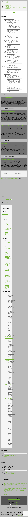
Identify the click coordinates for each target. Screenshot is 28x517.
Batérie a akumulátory (13, 51)
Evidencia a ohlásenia (12, 41)
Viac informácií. (19, 515)
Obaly (8, 46)
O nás (7, 2)
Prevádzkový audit (12, 59)
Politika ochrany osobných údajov (15, 7)
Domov (7, 1)
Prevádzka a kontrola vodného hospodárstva (11, 305)
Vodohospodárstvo (9, 19)
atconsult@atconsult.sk (11, 473)
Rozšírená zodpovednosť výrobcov (11, 345)
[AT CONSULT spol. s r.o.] (7, 11)
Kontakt (7, 8)
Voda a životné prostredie (7, 233)
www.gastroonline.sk (14, 508)
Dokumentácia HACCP (12, 60)
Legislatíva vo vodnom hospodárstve (11, 333)
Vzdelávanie (7, 74)
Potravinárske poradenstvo (11, 362)
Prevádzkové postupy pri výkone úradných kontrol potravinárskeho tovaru (14, 80)
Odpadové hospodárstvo (10, 40)
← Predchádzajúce (7, 199)
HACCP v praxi (18, 502)
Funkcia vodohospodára (13, 27)
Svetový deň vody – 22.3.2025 (7, 256)
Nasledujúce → (7, 202)
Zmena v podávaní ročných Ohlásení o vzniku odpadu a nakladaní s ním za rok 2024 (7, 274)
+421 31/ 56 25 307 (10, 472)
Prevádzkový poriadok (13, 61)
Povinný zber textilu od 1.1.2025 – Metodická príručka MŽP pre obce (7, 284)
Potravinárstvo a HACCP (10, 52)
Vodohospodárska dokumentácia (11, 301)
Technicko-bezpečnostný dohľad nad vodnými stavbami (13, 30)
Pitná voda (10, 36)
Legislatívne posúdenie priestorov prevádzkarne (11, 387)
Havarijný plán (11, 32)
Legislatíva (10, 42)
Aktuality (8, 6)
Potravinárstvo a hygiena (8, 229)
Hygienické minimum (12, 75)
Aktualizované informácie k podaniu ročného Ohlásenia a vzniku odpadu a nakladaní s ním (8, 263)
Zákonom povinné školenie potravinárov (10, 403)
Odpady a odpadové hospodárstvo (8, 224)
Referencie (8, 5)
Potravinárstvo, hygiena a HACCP (11, 455)
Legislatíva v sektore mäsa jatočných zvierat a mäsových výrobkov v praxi (10, 422)
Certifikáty (8, 4)
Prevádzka (6, 66)
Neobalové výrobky (12, 47)
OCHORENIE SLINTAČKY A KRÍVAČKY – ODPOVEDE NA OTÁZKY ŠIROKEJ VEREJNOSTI (8, 248)
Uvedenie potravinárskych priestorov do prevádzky (11, 366)
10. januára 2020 (4, 196)
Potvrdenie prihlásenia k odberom (11, 178)
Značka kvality (11, 62)
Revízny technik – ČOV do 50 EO (9, 324)
